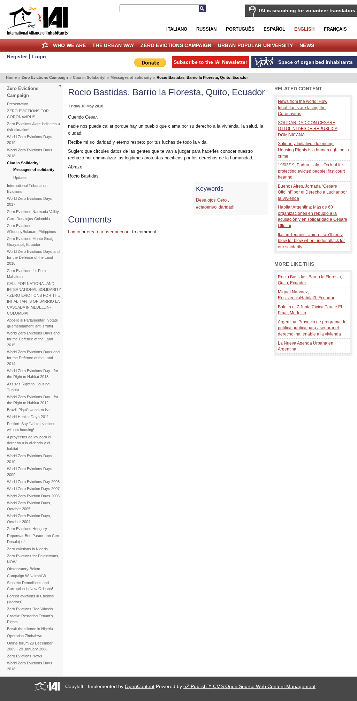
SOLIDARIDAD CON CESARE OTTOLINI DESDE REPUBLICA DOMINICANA (307, 128)
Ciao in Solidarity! (89, 77)
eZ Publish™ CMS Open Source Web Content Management (249, 686)
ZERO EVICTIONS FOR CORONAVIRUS (28, 114)
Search (202, 8)
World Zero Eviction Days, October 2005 (29, 506)
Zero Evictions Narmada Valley (33, 212)
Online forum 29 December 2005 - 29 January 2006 (30, 646)
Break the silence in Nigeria (30, 629)
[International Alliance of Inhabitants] (37, 21)
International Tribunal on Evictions (27, 188)
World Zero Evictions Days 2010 (29, 459)
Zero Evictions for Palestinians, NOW (33, 559)
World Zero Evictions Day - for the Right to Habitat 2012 (32, 400)
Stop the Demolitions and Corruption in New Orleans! (30, 586)
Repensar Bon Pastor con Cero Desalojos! (33, 539)
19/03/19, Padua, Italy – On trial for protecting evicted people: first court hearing (311, 171)
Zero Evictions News (24, 656)
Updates (20, 177)
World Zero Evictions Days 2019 (29, 140)
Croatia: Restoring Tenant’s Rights (30, 619)
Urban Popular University (255, 45)
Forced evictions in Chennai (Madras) (30, 599)
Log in (74, 231)
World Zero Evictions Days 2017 (29, 201)
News (306, 45)
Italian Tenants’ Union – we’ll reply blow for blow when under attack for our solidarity (311, 240)
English (304, 29)
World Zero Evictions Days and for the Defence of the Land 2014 (33, 358)
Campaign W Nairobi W (26, 576)
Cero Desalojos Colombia (28, 219)
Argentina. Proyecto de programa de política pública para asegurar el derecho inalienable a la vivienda (312, 327)
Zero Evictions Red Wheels (30, 609)
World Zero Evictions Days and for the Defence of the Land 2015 (33, 339)
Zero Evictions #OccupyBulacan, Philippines (31, 229)
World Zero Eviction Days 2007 (33, 489)
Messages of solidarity (131, 77)
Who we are (69, 45)
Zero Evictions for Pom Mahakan (26, 274)
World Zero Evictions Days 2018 (29, 153)
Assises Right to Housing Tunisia (28, 387)
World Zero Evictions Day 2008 (33, 482)
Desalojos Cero (211, 200)
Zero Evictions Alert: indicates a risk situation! (33, 127)
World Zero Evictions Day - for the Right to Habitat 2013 (32, 374)
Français (335, 29)
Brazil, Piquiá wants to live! (29, 410)
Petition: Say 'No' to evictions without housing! (31, 427)
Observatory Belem (23, 569)
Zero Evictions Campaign (176, 45)
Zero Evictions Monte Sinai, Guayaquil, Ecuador (30, 241)
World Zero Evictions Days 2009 (29, 472)
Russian (206, 29)
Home (44, 45)
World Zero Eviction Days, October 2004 (29, 519)
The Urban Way (113, 45)
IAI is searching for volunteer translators (307, 10)
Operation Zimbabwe (24, 636)
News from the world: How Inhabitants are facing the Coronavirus (302, 107)
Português (240, 29)
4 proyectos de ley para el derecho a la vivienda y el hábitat (29, 443)
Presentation (17, 104)
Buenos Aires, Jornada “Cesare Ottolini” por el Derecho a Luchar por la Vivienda (312, 192)
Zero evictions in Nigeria (27, 549)
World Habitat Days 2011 (28, 417)
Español (274, 29)
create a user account (109, 231)
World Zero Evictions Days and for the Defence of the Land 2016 (33, 257)
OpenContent (139, 686)
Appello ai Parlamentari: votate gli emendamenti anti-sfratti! (32, 323)
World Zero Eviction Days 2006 (33, 496)
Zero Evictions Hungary (27, 529)
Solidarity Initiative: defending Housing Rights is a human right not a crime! (313, 149)
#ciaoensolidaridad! (215, 207)
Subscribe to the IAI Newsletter (210, 62)
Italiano (176, 29)
